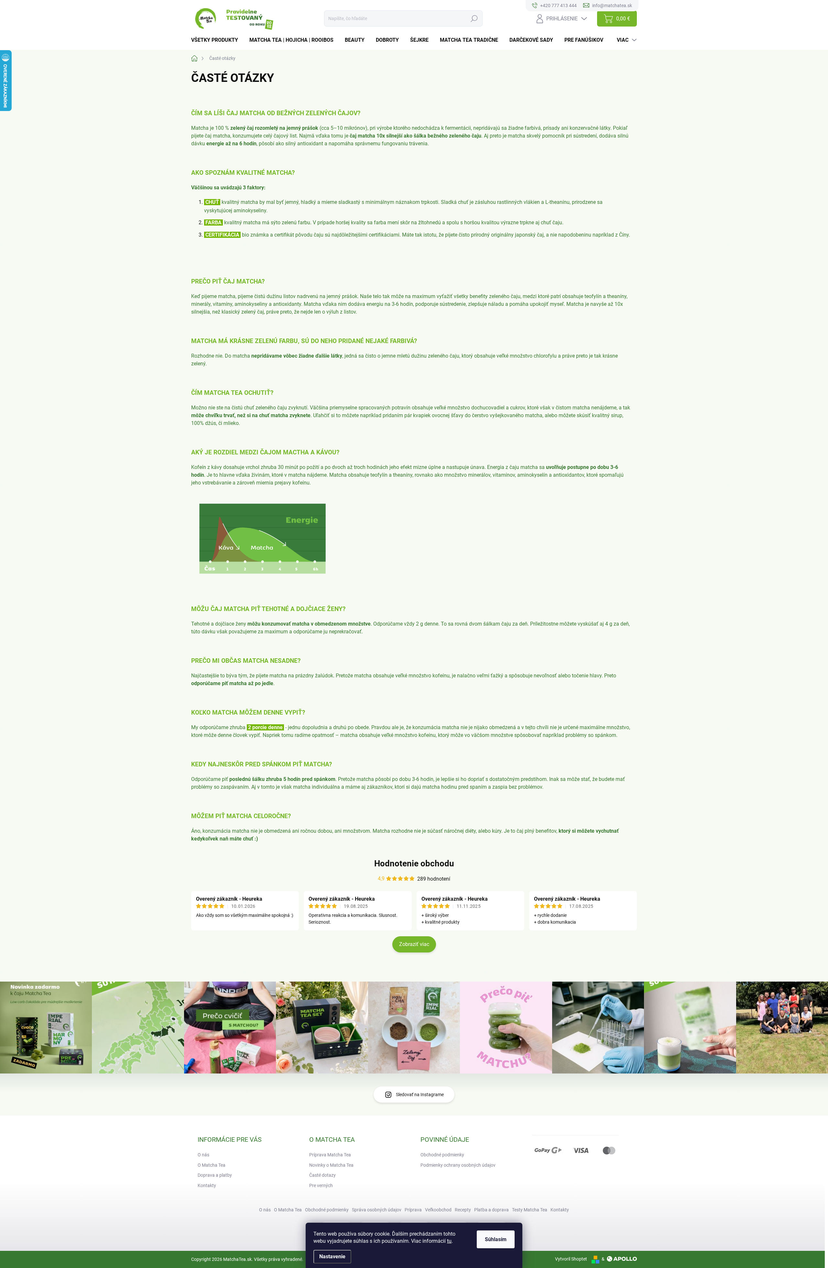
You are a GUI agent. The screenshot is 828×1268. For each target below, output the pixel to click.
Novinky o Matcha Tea (331, 1165)
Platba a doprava (491, 1209)
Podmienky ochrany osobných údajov (458, 1165)
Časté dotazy (322, 1175)
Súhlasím (496, 1239)
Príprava (413, 1209)
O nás (203, 1154)
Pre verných (321, 1185)
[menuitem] (217, 40)
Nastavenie (332, 1256)
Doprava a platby (215, 1175)
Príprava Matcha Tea (330, 1154)
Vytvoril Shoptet (571, 1259)
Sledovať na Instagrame (420, 1094)
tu (449, 1241)
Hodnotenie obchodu (414, 863)
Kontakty (207, 1185)
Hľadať (474, 18)
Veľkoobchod (438, 1209)
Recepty (463, 1209)
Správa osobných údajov (376, 1209)
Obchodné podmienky (442, 1154)
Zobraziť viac (414, 944)
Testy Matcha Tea (529, 1209)
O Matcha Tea (211, 1165)
